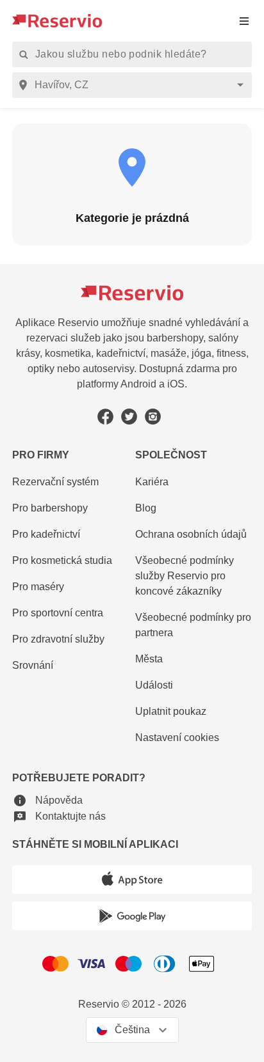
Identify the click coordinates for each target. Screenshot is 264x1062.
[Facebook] (105, 416)
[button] (47, 800)
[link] (193, 576)
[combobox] (134, 85)
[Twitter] (129, 416)
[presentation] (244, 21)
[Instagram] (152, 416)
